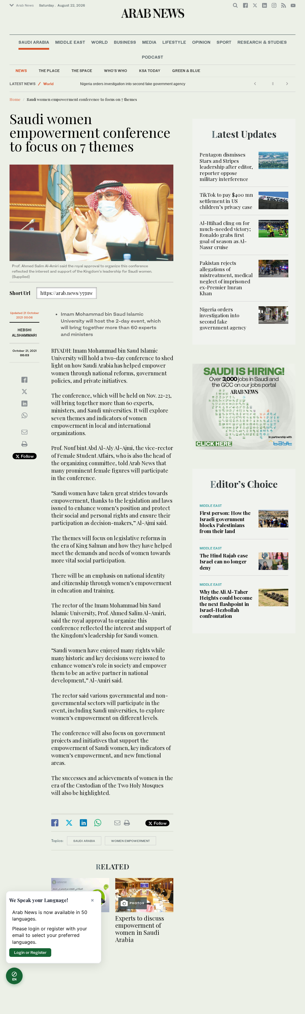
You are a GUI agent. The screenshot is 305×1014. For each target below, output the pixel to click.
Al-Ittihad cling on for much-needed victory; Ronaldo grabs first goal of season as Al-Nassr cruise (225, 235)
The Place (49, 70)
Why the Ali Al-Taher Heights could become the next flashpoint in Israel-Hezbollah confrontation (226, 603)
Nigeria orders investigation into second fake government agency (223, 318)
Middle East (70, 42)
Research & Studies (262, 42)
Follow (27, 456)
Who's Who (115, 70)
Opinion (201, 42)
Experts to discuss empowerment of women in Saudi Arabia (139, 928)
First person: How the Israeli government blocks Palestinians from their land (225, 522)
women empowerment (130, 841)
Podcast (152, 57)
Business (125, 42)
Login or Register (30, 952)
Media (149, 42)
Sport (224, 42)
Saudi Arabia (33, 42)
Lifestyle (174, 42)
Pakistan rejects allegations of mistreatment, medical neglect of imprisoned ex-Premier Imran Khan (226, 278)
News (21, 70)
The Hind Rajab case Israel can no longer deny (224, 561)
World (99, 42)
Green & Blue (186, 70)
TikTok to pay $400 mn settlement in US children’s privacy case (226, 200)
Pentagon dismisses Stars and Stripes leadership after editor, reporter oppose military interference (226, 166)
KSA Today (149, 70)
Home (15, 99)
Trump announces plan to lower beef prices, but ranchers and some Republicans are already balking (157, 84)
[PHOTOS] (144, 894)
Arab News (25, 5)
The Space (81, 70)
